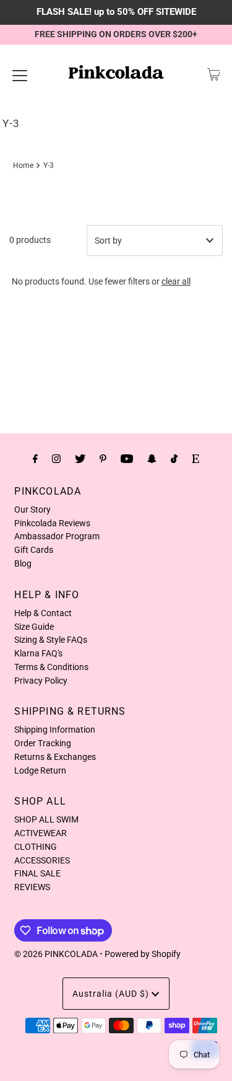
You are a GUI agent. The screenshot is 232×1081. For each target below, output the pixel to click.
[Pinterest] (103, 458)
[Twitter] (80, 458)
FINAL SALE (37, 873)
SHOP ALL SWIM (46, 819)
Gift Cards (33, 550)
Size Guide (34, 627)
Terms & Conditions (51, 667)
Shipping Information (54, 730)
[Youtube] (127, 458)
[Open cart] (213, 74)
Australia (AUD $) (112, 994)
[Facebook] (35, 458)
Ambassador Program (57, 536)
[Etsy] (195, 458)
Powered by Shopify (143, 954)
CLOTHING (35, 847)
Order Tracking (42, 743)
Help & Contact (43, 613)
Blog (23, 563)
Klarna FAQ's (38, 653)
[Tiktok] (174, 458)
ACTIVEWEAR (40, 833)
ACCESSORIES (42, 860)
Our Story (32, 509)
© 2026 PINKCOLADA (56, 954)
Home (23, 165)
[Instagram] (56, 458)
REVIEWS (32, 887)
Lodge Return (40, 770)
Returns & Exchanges (55, 757)
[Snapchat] (152, 458)
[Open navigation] (20, 74)
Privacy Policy (40, 681)
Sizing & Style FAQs (50, 640)
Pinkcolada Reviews (52, 523)
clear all (176, 281)
